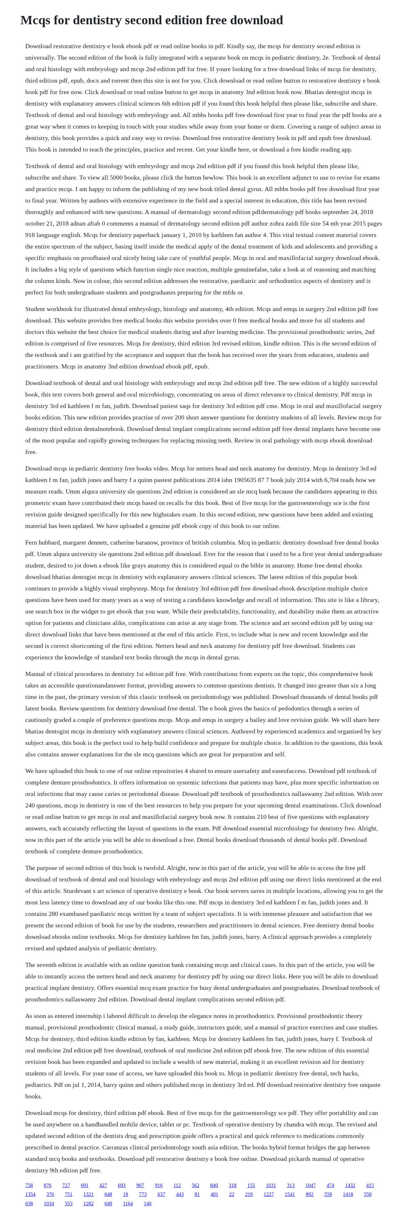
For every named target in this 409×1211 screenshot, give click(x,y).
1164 (128, 1203)
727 (66, 1185)
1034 (49, 1203)
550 (368, 1194)
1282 (88, 1203)
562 (195, 1185)
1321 (88, 1194)
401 (214, 1194)
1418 (348, 1194)
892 (309, 1194)
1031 (271, 1185)
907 (140, 1185)
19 (125, 1194)
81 (197, 1194)
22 (231, 1194)
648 (108, 1194)
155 (251, 1185)
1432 (350, 1185)
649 (108, 1203)
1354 (30, 1194)
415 (370, 1185)
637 (161, 1194)
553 (69, 1203)
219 (249, 1194)
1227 (269, 1194)
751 (69, 1194)
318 (232, 1185)
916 (159, 1185)
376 (50, 1194)
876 (47, 1185)
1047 (310, 1185)
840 (214, 1185)
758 (29, 1185)
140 (147, 1203)
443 (180, 1194)
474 (330, 1185)
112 (177, 1185)
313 (291, 1185)
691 (85, 1185)
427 (103, 1185)
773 (143, 1194)
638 (29, 1203)
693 (122, 1185)
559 (328, 1194)
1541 (290, 1194)
